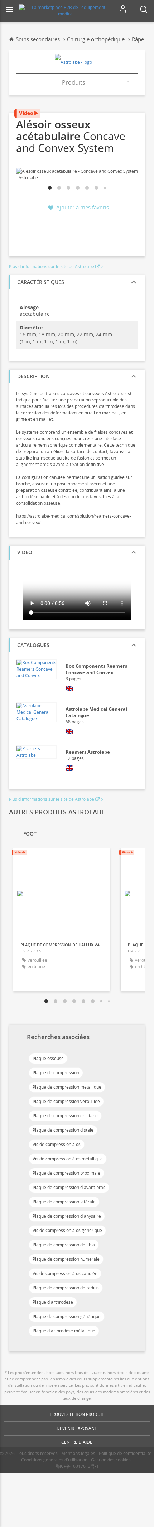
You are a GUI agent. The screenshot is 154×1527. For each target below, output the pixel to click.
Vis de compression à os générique (67, 1230)
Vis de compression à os (57, 1144)
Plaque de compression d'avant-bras (69, 1187)
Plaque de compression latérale (64, 1202)
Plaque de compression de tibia (64, 1245)
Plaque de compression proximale (66, 1173)
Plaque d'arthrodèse (53, 1302)
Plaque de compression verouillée (66, 1101)
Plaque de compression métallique (67, 1087)
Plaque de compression (56, 1073)
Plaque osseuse (48, 1058)
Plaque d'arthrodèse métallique (64, 1331)
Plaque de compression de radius (66, 1288)
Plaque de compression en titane (65, 1116)
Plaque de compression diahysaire (67, 1216)
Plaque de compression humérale (66, 1259)
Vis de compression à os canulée (65, 1273)
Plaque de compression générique (67, 1316)
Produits (73, 82)
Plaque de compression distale (63, 1130)
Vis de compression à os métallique (68, 1159)
